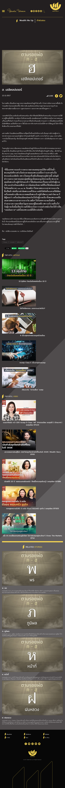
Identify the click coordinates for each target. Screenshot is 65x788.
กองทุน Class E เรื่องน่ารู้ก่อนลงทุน (32, 362)
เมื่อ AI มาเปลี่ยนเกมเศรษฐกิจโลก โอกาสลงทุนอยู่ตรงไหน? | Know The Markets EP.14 (32, 536)
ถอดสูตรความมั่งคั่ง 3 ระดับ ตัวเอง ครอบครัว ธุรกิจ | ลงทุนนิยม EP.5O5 (32, 508)
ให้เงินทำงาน (28, 734)
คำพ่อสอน (5, 242)
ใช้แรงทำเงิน (9, 734)
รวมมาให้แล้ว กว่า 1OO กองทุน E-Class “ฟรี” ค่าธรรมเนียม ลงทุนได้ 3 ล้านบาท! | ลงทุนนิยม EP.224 (32, 423)
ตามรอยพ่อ (12, 242)
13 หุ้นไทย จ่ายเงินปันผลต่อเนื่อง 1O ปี (32, 281)
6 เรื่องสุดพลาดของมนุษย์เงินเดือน (32, 335)
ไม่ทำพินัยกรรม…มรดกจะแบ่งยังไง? (32, 308)
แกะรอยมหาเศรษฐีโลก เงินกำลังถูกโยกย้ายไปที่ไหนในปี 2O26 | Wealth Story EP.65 (32, 453)
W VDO (8, 737)
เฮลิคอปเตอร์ (20, 242)
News (27, 737)
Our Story (47, 737)
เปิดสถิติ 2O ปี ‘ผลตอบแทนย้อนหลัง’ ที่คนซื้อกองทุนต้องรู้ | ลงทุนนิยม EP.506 (32, 481)
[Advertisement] (32, 37)
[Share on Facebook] (56, 96)
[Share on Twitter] (61, 96)
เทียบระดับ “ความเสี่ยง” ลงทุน (32, 389)
